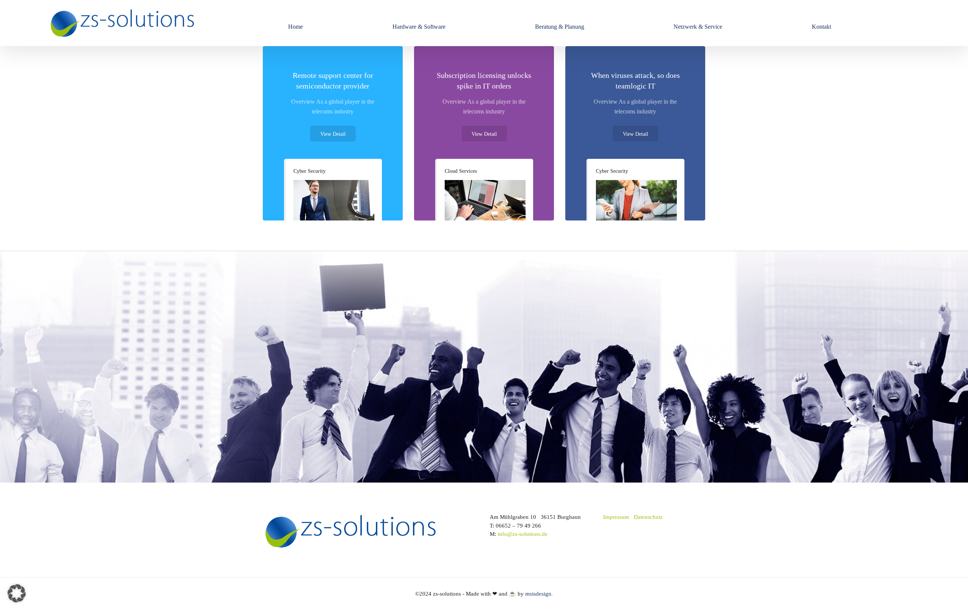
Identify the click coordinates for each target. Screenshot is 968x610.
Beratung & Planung (559, 26)
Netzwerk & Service (697, 26)
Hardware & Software (418, 26)
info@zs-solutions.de (523, 534)
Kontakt (821, 26)
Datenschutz (648, 517)
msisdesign (539, 594)
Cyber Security (309, 171)
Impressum (616, 517)
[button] (16, 593)
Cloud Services (461, 171)
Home (295, 26)
